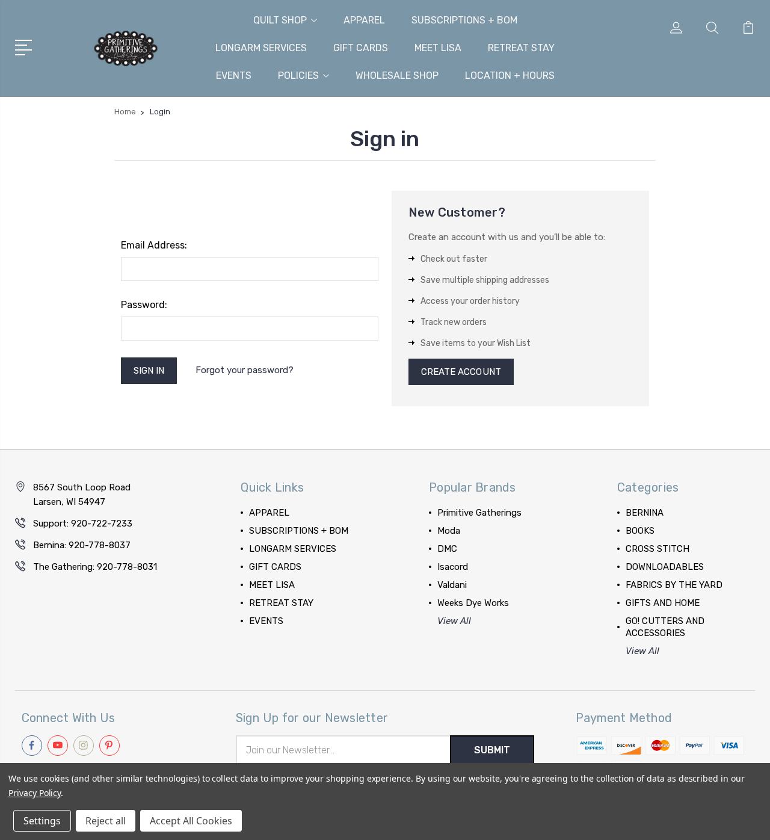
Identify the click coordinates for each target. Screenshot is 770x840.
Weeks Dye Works (473, 603)
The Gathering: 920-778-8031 (95, 566)
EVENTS (233, 75)
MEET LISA (437, 48)
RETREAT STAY (521, 48)
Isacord (452, 566)
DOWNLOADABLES (665, 566)
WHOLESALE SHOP (397, 75)
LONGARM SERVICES (261, 48)
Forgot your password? (245, 370)
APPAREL (364, 20)
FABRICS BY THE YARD (674, 584)
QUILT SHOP (280, 20)
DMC (447, 548)
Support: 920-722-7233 (82, 523)
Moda (448, 530)
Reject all (105, 820)
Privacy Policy (34, 792)
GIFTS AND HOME (663, 603)
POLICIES (298, 75)
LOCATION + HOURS (510, 75)
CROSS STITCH (657, 548)
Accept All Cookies (191, 820)
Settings (42, 820)
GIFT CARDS (360, 48)
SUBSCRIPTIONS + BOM (464, 20)
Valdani (452, 584)
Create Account (461, 371)
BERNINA (645, 512)
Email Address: (154, 245)
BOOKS (640, 530)
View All (454, 621)
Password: (144, 304)
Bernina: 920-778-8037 (82, 545)
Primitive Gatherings (479, 512)
